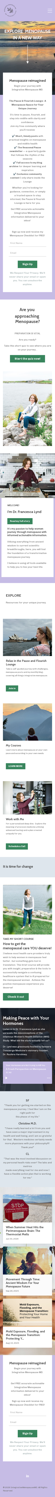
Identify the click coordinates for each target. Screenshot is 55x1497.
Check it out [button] (16, 996)
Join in (12, 688)
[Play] (6, 1078)
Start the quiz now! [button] (27, 358)
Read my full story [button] (20, 521)
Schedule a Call (17, 846)
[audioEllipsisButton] (48, 1078)
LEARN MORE (16, 766)
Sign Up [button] (27, 264)
